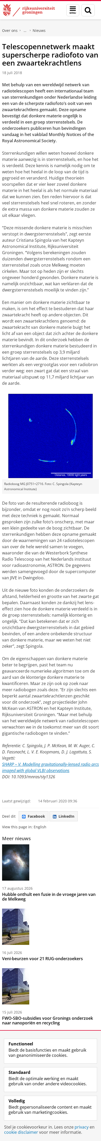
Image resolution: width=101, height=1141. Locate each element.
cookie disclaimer (21, 1132)
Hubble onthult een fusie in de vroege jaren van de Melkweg (49, 896)
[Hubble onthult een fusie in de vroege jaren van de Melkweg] (15, 862)
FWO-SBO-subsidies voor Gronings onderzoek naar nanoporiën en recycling (47, 1020)
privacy (82, 1127)
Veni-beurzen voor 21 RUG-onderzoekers (42, 958)
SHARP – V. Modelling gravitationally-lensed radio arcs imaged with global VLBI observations (50, 767)
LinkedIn (66, 816)
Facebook (36, 816)
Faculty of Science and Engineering (25, 30)
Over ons (10, 30)
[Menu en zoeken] (73, 10)
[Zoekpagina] (88, 10)
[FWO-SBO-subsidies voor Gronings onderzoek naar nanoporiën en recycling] (15, 986)
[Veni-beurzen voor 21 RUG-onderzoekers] (15, 927)
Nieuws (39, 30)
